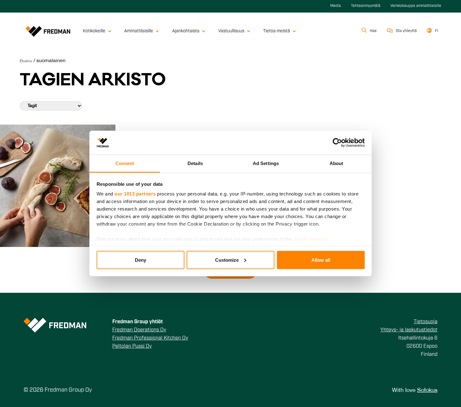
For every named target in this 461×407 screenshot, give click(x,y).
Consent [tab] (124, 163)
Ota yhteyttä (406, 31)
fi (436, 31)
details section (311, 239)
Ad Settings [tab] (266, 163)
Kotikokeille (94, 31)
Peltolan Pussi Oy (132, 346)
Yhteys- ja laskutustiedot (408, 330)
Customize (227, 259)
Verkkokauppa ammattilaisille (415, 6)
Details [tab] (195, 163)
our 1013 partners (135, 193)
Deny (140, 259)
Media (335, 6)
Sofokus (427, 390)
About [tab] (336, 163)
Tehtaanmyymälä (365, 6)
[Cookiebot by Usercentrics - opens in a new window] (337, 142)
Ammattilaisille (138, 31)
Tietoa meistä (276, 31)
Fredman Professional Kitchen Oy (150, 338)
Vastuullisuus (231, 31)
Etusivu (26, 61)
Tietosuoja (425, 321)
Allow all (320, 259)
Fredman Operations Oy (139, 330)
